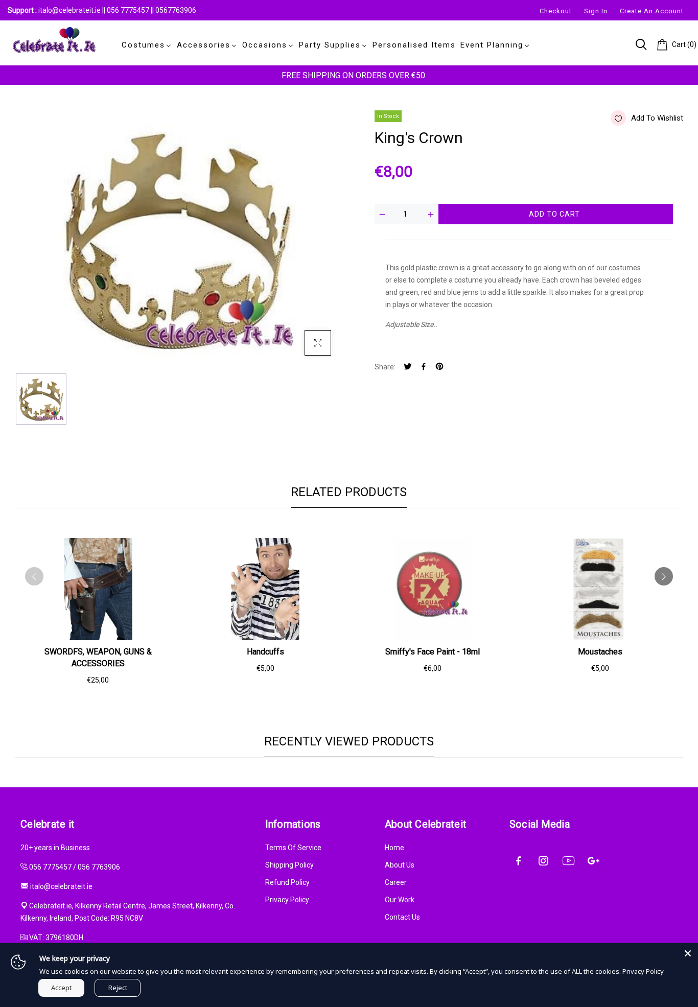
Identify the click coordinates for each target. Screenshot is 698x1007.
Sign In (596, 11)
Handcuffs (265, 652)
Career (396, 882)
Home (394, 848)
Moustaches (600, 652)
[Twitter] (408, 367)
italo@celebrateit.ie (69, 10)
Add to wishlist (657, 118)
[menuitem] (144, 45)
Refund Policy (287, 882)
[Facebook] (423, 367)
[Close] (688, 953)
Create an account (652, 11)
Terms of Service (293, 848)
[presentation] (34, 576)
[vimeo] (439, 367)
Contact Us (402, 917)
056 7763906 (99, 867)
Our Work (399, 900)
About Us (399, 865)
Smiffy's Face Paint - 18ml (432, 652)
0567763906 (175, 10)
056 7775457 (129, 10)
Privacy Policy (287, 900)
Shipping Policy (289, 865)
